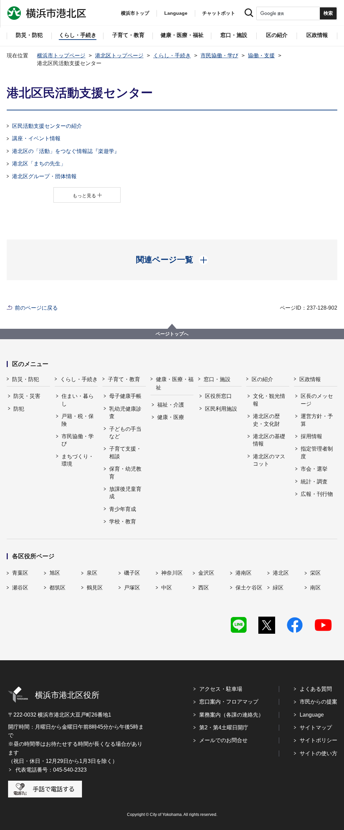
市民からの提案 (318, 702)
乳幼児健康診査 (125, 412)
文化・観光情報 (269, 399)
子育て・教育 (124, 379)
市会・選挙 (314, 469)
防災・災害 (26, 396)
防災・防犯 (25, 379)
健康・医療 (170, 417)
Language (312, 715)
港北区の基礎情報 (269, 440)
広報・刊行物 (317, 494)
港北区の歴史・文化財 (266, 419)
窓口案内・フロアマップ (228, 702)
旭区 (54, 573)
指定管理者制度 (317, 452)
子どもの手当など (125, 432)
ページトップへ (172, 333)
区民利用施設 (221, 409)
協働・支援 (261, 55)
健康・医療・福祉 (175, 383)
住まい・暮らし (77, 399)
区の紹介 (262, 379)
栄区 (315, 573)
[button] (172, 260)
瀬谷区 (20, 587)
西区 (203, 587)
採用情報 (311, 436)
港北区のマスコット (269, 460)
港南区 (243, 573)
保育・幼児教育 (125, 472)
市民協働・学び (219, 55)
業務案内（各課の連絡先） (231, 715)
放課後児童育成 (125, 492)
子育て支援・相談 (125, 452)
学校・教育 (122, 521)
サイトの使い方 (318, 753)
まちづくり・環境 (77, 460)
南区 (315, 587)
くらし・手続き (172, 55)
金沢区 (206, 573)
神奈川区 (172, 573)
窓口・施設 (217, 379)
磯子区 (132, 573)
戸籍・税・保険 (77, 419)
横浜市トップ (135, 13)
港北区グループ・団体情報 (44, 176)
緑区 (278, 587)
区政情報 (310, 379)
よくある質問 (316, 689)
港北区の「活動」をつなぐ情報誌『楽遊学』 (66, 151)
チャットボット (218, 13)
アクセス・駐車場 (220, 689)
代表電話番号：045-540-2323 (51, 770)
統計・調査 (314, 481)
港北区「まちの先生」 (39, 163)
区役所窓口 (218, 396)
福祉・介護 (170, 405)
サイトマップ (316, 727)
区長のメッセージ (317, 399)
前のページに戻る (36, 308)
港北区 (281, 573)
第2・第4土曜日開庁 (223, 727)
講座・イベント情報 (36, 138)
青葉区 (20, 573)
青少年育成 (122, 509)
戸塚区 (132, 587)
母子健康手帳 (125, 396)
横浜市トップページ (61, 55)
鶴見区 (95, 587)
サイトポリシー (318, 740)
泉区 (92, 573)
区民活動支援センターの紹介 (47, 126)
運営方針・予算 (317, 419)
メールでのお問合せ (223, 740)
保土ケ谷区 (248, 587)
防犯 (18, 409)
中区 (166, 587)
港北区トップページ (119, 55)
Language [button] (175, 13)
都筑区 (57, 587)
